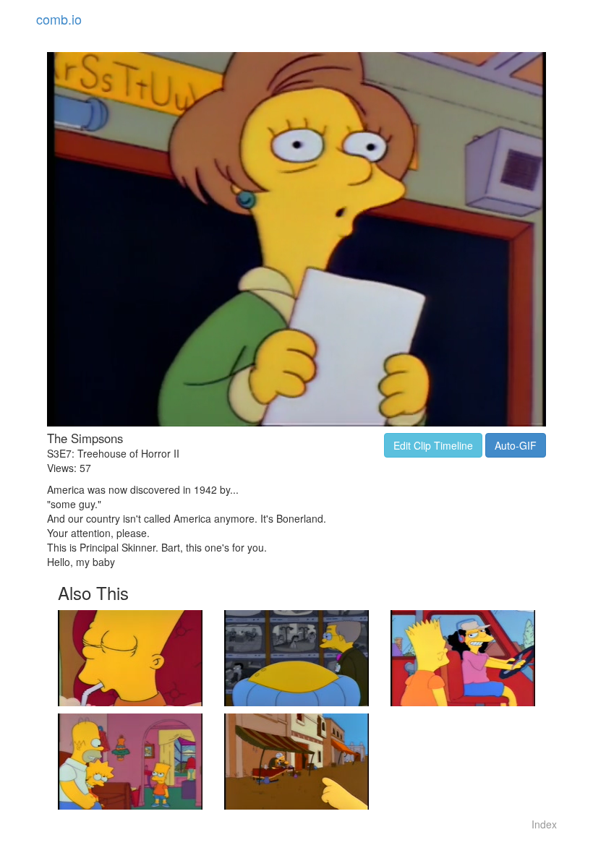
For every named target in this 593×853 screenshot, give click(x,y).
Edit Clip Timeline (433, 445)
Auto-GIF (516, 445)
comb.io (59, 18)
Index (544, 824)
